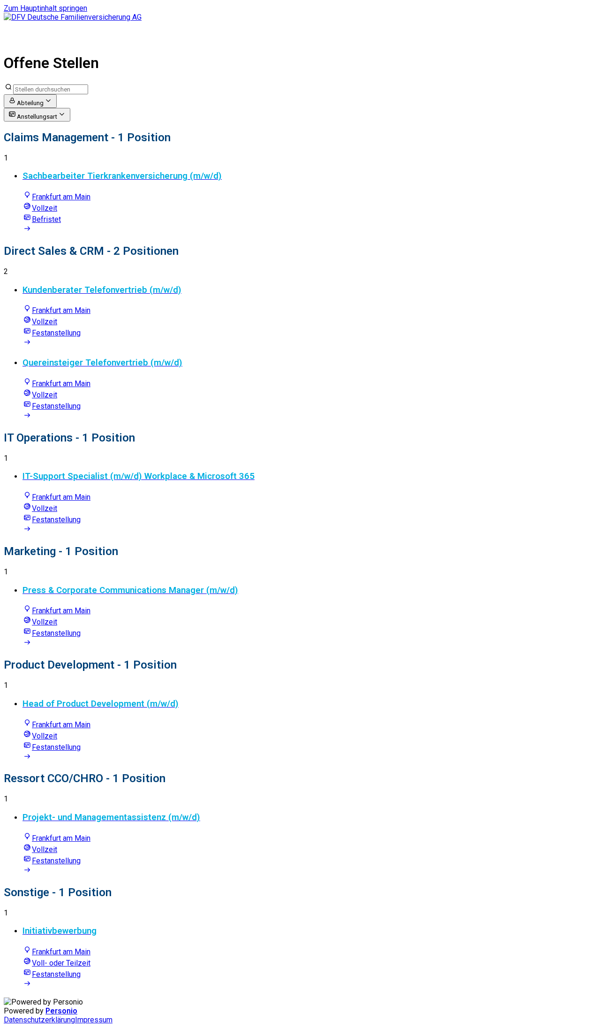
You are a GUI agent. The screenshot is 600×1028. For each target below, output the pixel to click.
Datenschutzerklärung (39, 1019)
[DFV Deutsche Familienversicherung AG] (73, 17)
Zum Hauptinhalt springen (45, 8)
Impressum (93, 1019)
